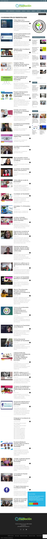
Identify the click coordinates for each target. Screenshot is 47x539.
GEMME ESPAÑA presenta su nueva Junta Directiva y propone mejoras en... (43, 121)
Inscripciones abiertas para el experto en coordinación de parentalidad (22, 403)
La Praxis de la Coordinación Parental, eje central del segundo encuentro (21, 500)
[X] (43, 1)
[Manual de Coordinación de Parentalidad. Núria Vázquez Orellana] (43, 57)
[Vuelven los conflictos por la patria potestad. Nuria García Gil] (7, 266)
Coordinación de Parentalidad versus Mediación (22, 326)
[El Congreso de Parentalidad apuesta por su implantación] (7, 280)
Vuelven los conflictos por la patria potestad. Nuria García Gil (21, 264)
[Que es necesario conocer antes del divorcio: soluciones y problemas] (7, 161)
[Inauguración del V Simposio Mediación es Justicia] (43, 127)
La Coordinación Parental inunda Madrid (20, 474)
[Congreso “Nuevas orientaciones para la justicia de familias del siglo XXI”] (7, 66)
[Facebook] (41, 1)
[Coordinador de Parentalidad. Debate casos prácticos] (7, 172)
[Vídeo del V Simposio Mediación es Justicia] (35, 127)
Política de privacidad (23, 535)
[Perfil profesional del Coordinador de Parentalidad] (7, 342)
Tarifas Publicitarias (39, 535)
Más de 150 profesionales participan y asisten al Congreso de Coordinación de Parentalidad (22, 292)
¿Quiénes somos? (11, 535)
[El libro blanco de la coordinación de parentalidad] (7, 23)
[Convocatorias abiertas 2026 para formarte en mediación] (43, 95)
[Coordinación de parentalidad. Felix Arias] (7, 150)
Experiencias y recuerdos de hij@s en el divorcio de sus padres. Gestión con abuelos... (22, 233)
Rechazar (35, 503)
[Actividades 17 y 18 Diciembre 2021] (7, 209)
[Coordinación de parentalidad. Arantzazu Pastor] (7, 127)
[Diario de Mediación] (23, 5)
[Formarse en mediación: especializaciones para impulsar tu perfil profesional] (43, 87)
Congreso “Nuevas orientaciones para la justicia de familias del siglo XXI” (21, 64)
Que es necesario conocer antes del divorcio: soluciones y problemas (22, 159)
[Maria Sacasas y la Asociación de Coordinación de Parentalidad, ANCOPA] (43, 49)
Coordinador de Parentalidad (21, 194)
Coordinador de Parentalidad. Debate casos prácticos (21, 169)
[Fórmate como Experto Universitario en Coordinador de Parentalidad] (7, 113)
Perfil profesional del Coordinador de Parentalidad (21, 339)
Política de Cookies (32, 535)
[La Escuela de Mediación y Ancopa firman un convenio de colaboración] (43, 72)
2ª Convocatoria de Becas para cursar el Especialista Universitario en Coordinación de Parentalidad (22, 36)
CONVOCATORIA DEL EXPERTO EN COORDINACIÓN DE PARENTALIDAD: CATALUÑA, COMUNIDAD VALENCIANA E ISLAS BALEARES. (22, 356)
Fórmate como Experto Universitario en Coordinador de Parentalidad (21, 111)
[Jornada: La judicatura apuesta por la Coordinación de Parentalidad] (7, 462)
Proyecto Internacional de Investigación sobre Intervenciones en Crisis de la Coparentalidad (22, 94)
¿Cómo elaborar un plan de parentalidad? (21, 180)
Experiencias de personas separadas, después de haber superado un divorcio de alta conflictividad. (21, 249)
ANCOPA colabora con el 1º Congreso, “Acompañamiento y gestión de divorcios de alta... (22, 374)
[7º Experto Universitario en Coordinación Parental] (7, 490)
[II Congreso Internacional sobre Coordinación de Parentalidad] (7, 80)
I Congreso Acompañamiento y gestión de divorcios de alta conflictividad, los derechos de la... (22, 388)
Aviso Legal (17, 535)
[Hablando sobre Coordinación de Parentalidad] (7, 52)
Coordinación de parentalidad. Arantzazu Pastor (22, 124)
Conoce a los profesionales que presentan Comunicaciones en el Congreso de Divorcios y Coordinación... (21, 310)
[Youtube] (45, 1)
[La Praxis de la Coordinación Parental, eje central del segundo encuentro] (7, 502)
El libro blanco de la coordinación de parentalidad (21, 20)
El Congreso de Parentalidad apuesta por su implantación (21, 277)
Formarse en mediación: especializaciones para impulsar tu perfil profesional (35, 87)
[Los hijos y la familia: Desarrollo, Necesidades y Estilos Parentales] (7, 221)
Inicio (2, 14)
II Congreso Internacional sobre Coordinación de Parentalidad (20, 78)
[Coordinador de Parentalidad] (7, 197)
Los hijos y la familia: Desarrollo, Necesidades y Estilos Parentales (21, 219)
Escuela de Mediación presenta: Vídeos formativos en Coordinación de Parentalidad (21, 444)
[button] (44, 11)
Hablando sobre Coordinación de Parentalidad (22, 49)
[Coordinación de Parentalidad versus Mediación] (7, 329)
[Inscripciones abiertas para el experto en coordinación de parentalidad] (7, 405)
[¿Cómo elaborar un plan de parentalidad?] (7, 183)
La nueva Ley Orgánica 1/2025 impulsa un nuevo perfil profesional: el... (35, 103)
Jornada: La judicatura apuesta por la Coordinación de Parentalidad (22, 460)
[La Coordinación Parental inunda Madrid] (7, 477)
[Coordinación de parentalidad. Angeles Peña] (7, 138)
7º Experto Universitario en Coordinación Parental (21, 487)
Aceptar (31, 503)
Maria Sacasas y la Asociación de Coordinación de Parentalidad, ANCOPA (35, 49)
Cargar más (39, 77)
